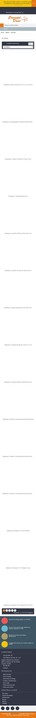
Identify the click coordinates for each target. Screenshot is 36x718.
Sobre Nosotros (7, 674)
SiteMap (4, 703)
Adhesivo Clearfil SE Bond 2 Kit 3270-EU (18, 308)
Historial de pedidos (7, 695)
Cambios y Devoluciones (9, 680)
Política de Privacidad (9, 685)
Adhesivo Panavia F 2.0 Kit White (18, 531)
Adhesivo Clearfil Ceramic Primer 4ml (18, 159)
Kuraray (13, 32)
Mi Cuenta (5, 693)
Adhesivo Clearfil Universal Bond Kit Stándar (18, 419)
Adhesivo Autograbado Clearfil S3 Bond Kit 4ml (18, 122)
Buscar (4, 699)
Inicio (2, 32)
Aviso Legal (6, 683)
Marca (7, 32)
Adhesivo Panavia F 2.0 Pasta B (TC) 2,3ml (18, 605)
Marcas (4, 701)
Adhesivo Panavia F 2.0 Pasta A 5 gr (18, 568)
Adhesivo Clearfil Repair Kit (18, 196)
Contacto (5, 668)
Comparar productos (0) (13, 43)
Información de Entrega (9, 678)
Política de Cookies (8, 687)
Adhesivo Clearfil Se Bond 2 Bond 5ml (18, 270)
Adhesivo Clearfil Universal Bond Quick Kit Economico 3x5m (18, 456)
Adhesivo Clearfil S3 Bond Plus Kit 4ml (18, 233)
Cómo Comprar (7, 676)
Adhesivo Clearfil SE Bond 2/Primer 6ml (18, 382)
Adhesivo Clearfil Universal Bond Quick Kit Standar (18, 493)
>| (15, 610)
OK (34, 3)
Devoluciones (6, 697)
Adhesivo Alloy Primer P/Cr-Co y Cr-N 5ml (18, 85)
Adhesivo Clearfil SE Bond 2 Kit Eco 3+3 (18, 345)
